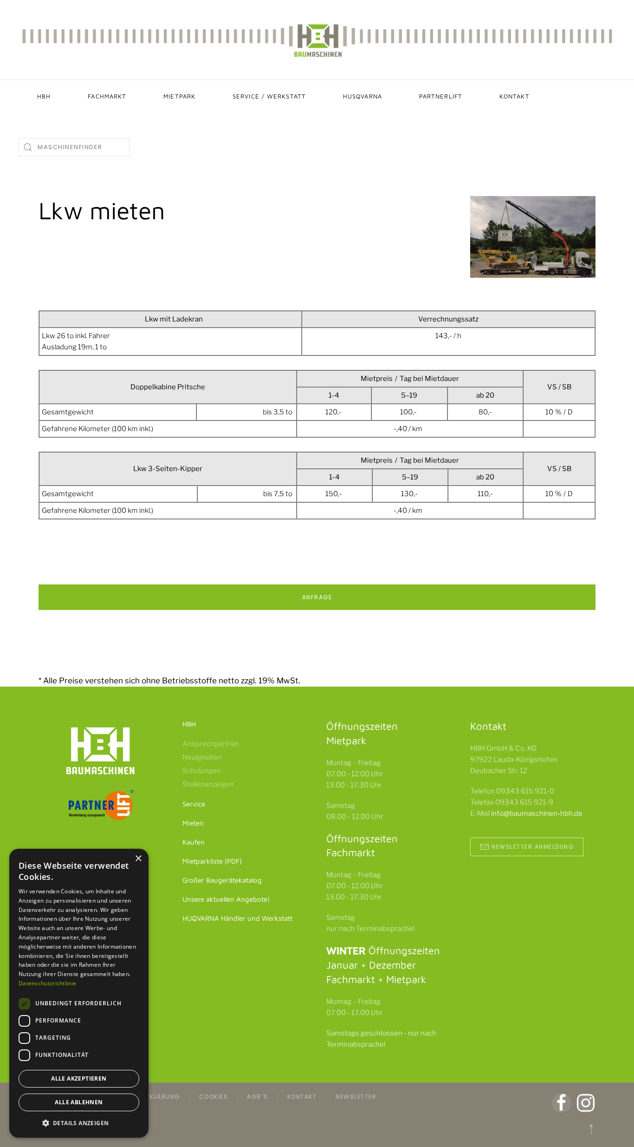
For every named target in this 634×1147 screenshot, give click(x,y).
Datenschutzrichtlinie (47, 983)
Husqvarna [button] (362, 96)
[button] (591, 1129)
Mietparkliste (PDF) (212, 861)
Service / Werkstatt (269, 96)
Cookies (213, 1097)
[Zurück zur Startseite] (317, 40)
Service (193, 804)
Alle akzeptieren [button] (78, 1078)
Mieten (193, 823)
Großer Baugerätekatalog (222, 880)
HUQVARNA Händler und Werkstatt (237, 918)
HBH (189, 724)
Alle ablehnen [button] (79, 1102)
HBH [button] (44, 96)
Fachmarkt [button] (107, 96)
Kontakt (514, 96)
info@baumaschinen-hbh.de (536, 813)
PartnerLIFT (440, 96)
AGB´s (257, 1097)
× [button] (138, 858)
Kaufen (193, 842)
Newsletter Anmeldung (533, 847)
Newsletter (356, 1097)
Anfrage (317, 597)
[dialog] (79, 993)
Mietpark (179, 96)
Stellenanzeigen (208, 784)
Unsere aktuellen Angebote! (226, 899)
